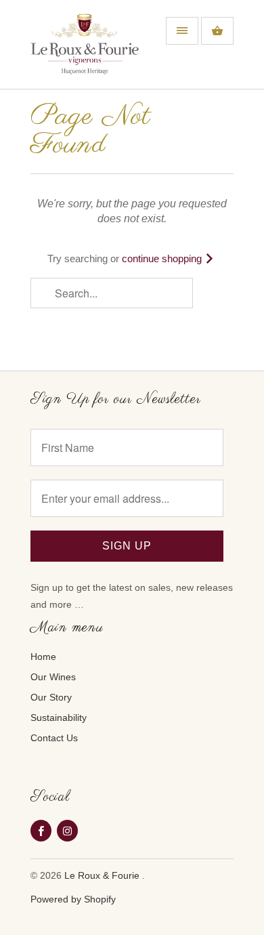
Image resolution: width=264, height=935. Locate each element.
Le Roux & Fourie (103, 875)
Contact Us (54, 737)
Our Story (51, 697)
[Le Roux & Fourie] (84, 49)
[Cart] (217, 31)
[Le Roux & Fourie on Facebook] (40, 831)
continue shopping (163, 258)
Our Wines (53, 676)
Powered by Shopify (73, 899)
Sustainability (58, 717)
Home (43, 656)
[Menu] (182, 31)
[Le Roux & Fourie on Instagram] (67, 831)
